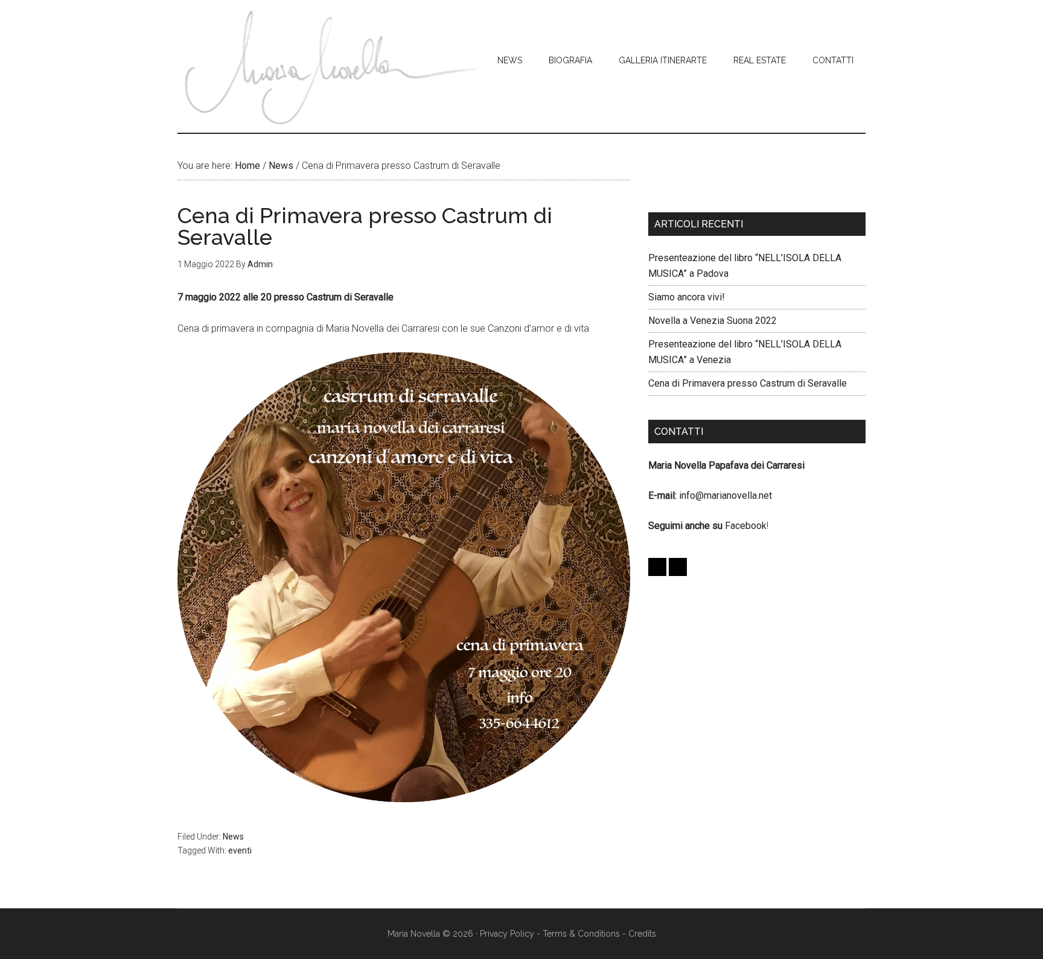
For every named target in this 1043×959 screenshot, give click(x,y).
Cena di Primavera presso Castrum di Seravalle (747, 383)
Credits (642, 933)
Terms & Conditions (581, 933)
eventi (240, 850)
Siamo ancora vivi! (686, 297)
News (233, 836)
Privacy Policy (507, 933)
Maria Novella (330, 66)
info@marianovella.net (725, 495)
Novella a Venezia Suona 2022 (712, 320)
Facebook (746, 525)
